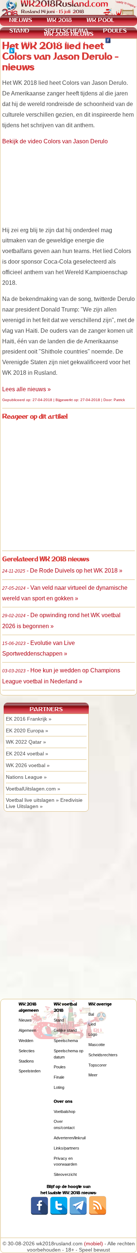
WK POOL (100, 19)
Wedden (26, 1040)
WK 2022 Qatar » (26, 742)
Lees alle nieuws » (26, 389)
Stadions (26, 1061)
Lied (92, 1024)
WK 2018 (59, 19)
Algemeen (27, 1030)
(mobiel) (93, 1243)
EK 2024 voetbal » (27, 753)
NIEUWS (20, 19)
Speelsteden (30, 1071)
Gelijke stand (65, 1030)
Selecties (27, 1051)
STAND (19, 30)
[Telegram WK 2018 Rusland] (78, 1213)
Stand (59, 1020)
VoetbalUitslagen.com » (33, 789)
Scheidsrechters (103, 1055)
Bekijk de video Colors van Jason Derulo (55, 141)
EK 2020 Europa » (27, 730)
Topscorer (97, 1065)
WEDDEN (22, 41)
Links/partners (66, 1148)
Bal (91, 1014)
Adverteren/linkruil (69, 1138)
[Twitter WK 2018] (12, 51)
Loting (59, 1087)
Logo (92, 1034)
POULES (115, 30)
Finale (59, 1077)
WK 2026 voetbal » (28, 765)
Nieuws (25, 1020)
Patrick (119, 400)
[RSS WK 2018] (97, 1213)
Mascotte (96, 1044)
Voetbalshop (64, 1111)
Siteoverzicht (65, 1174)
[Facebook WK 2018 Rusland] (39, 1213)
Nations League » (26, 777)
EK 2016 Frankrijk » (29, 719)
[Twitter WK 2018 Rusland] (59, 1213)
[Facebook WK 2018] (108, 41)
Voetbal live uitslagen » (32, 800)
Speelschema (66, 1040)
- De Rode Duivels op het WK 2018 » (62, 570)
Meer (93, 1075)
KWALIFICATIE (70, 41)
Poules (60, 1067)
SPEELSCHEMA (66, 30)
